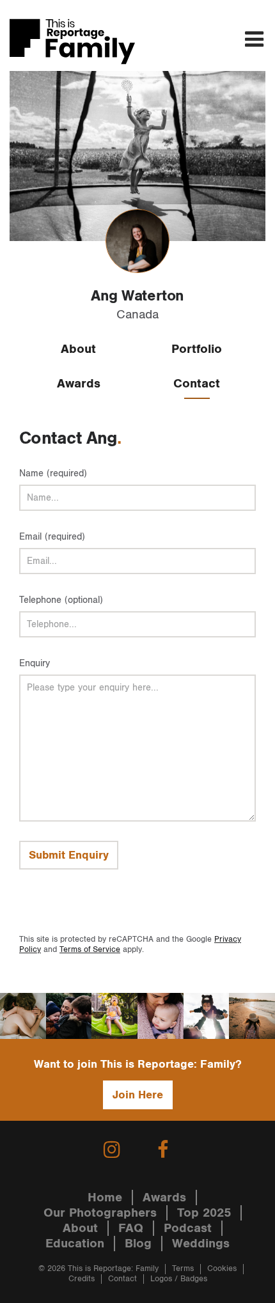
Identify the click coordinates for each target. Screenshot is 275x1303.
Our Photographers (100, 1213)
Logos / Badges (178, 1279)
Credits (81, 1279)
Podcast (188, 1228)
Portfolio (196, 349)
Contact (196, 383)
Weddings (201, 1243)
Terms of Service (89, 950)
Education (74, 1243)
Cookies (222, 1269)
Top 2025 (204, 1213)
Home (105, 1197)
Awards (78, 383)
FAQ (130, 1228)
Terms (183, 1269)
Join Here (138, 1095)
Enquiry (34, 663)
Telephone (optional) (61, 600)
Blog (138, 1243)
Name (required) (53, 473)
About (78, 349)
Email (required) (52, 536)
